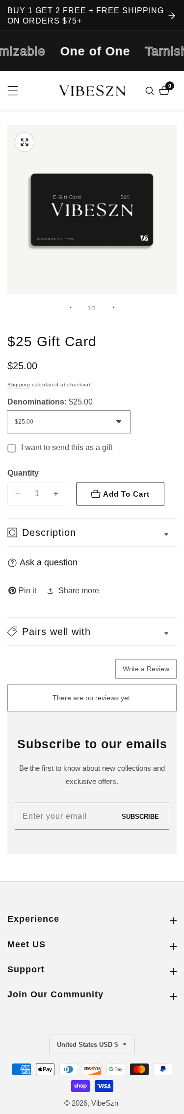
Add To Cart (126, 494)
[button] (92, 631)
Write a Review (146, 669)
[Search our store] (151, 90)
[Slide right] (114, 307)
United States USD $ (88, 1044)
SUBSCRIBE (140, 816)
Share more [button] (78, 590)
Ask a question (49, 562)
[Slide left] (70, 307)
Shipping (18, 384)
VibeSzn (104, 1103)
